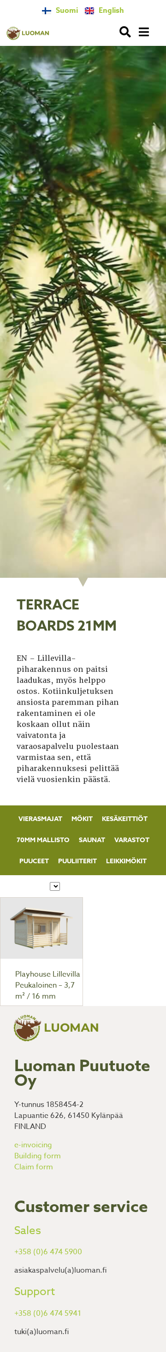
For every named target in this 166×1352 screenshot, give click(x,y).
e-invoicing (33, 1145)
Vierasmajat (40, 819)
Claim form (33, 1167)
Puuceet (34, 861)
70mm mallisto (43, 840)
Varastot (131, 840)
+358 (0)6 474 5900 (48, 1251)
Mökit (82, 819)
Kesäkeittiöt (125, 819)
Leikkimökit (126, 861)
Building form (37, 1156)
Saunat (92, 840)
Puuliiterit (77, 861)
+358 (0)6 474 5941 (47, 1313)
